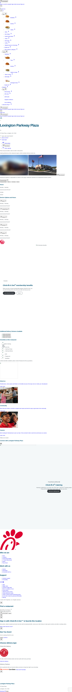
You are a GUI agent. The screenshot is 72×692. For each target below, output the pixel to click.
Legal (3, 584)
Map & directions (61, 175)
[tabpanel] (36, 310)
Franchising (4, 570)
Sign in (19, 293)
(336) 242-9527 (5, 137)
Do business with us (6, 572)
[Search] (1, 6)
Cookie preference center (7, 593)
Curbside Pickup (5, 209)
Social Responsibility (6, 558)
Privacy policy (5, 590)
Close (7, 691)
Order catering (7, 148)
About (3, 555)
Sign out (22, 4)
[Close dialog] (1, 603)
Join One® (9, 293)
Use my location (5, 613)
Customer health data (7, 587)
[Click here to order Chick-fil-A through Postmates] (6, 337)
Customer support (6, 578)
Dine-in (3, 201)
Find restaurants (5, 1)
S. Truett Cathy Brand (7, 560)
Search (10, 613)
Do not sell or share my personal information (12, 596)
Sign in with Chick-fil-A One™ (6, 626)
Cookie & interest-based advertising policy (11, 594)
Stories (3, 561)
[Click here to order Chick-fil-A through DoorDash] (6, 334)
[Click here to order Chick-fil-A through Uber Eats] (6, 335)
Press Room (5, 562)
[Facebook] (1, 443)
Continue (5, 637)
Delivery (3, 233)
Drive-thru (4, 225)
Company (4, 557)
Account (18, 4)
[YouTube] (3, 582)
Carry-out (3, 217)
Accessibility (5, 579)
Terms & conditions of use (8, 588)
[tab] (3, 181)
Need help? (4, 139)
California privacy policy (7, 591)
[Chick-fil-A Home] (2, 9)
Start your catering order (54, 491)
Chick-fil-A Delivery (4, 661)
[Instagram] (0, 582)
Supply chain (5, 586)
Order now (2, 112)
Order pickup (7, 143)
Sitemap (4, 597)
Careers (4, 569)
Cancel (1, 637)
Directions (2, 691)
